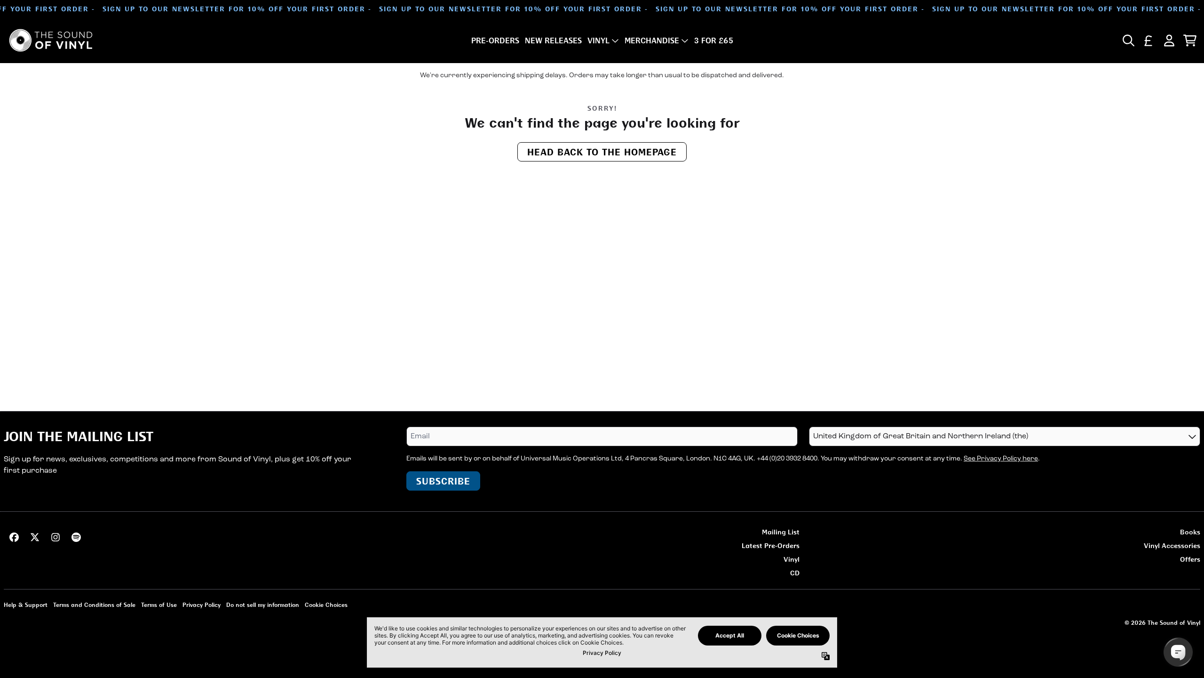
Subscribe (443, 481)
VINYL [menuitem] (598, 40)
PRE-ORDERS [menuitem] (495, 40)
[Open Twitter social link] (34, 537)
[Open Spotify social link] (76, 537)
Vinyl (792, 559)
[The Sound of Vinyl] (51, 40)
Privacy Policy (201, 604)
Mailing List (781, 532)
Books (1190, 532)
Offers (1190, 559)
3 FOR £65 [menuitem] (713, 40)
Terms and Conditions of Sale (94, 604)
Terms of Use (159, 604)
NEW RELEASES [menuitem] (553, 40)
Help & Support (26, 604)
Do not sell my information (262, 604)
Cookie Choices (326, 604)
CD (795, 573)
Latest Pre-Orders (771, 545)
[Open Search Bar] (1127, 40)
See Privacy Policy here (1001, 458)
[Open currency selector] (1148, 40)
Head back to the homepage (602, 151)
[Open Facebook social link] (14, 537)
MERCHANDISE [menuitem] (652, 40)
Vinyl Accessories (1172, 545)
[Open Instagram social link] (55, 537)
